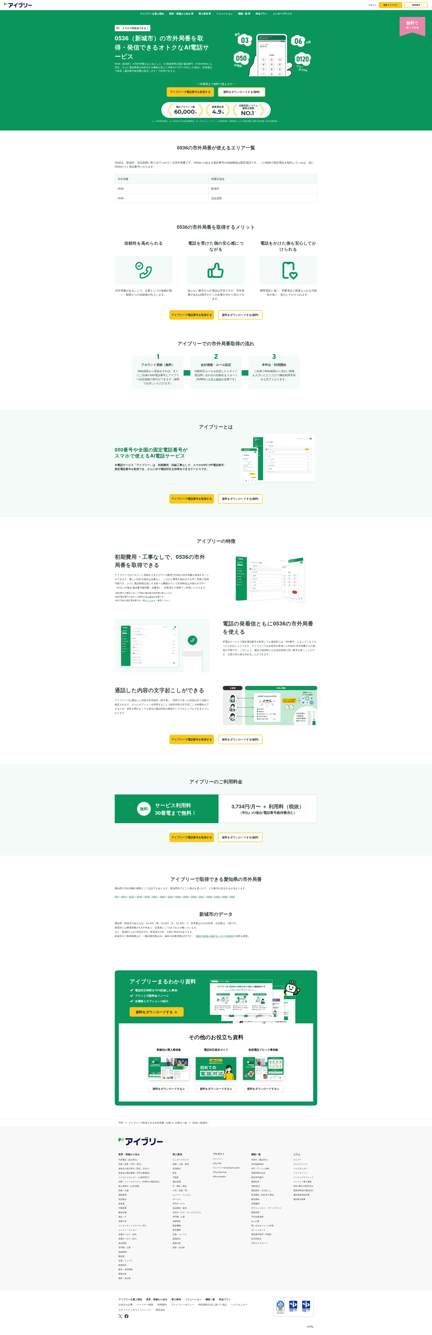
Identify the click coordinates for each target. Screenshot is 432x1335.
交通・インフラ (125, 1260)
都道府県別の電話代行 (303, 1190)
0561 (155, 896)
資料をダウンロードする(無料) (241, 92)
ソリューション (224, 13)
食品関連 (122, 1242)
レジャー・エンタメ (127, 1229)
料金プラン (261, 13)
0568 (209, 896)
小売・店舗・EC (180, 1190)
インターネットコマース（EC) (132, 1225)
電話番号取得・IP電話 (261, 1234)
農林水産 (122, 1273)
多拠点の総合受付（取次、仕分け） (134, 1168)
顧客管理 (255, 1212)
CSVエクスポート (259, 1242)
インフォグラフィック (303, 1177)
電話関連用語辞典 (301, 1194)
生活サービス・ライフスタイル (187, 1212)
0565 (186, 896)
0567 (201, 896)
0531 (124, 896)
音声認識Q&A (257, 1163)
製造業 (121, 1256)
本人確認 (216, 379)
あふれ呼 (255, 1221)
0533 (139, 896)
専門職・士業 (124, 1247)
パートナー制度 (145, 1304)
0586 (224, 896)
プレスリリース (300, 1163)
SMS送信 (255, 1185)
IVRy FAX (217, 1163)
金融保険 (122, 1251)
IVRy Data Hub (219, 1172)
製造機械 (177, 1225)
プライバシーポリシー (182, 1304)
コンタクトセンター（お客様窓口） (134, 1177)
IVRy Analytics (219, 1176)
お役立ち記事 (125, 1304)
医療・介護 (123, 1190)
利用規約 (162, 1304)
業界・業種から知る (180, 13)
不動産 (176, 1177)
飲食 (175, 1172)
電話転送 (255, 1181)
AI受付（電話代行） (260, 1159)
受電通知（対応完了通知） (263, 1194)
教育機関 (177, 1229)
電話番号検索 (299, 1199)
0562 (163, 896)
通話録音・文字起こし (261, 1190)
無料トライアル (390, 4)
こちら (150, 600)
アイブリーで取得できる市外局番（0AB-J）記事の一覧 (158, 1122)
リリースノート (300, 1172)
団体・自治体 (124, 1278)
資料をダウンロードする (154, 1011)
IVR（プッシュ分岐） (261, 1168)
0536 (147, 896)
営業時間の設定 (258, 1172)
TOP (120, 1122)
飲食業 (121, 1203)
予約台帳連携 (257, 1216)
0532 (131, 896)
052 (117, 896)
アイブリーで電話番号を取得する (190, 92)
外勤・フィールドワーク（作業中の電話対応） (139, 1181)
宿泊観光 (122, 1199)
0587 (232, 896)
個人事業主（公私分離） (129, 1185)
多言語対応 (256, 1238)
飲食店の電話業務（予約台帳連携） (134, 1172)
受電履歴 (255, 1203)
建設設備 (122, 1212)
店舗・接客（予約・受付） (130, 1163)
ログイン (373, 4)
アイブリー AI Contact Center (226, 1167)
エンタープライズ (282, 13)
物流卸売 (122, 1264)
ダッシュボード (258, 1229)
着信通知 (255, 1199)
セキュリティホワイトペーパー (135, 1309)
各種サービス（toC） (128, 1238)
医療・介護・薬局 (181, 1163)
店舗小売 (122, 1221)
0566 (193, 896)
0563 (170, 896)
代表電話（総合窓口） (128, 1159)
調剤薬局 (122, 1194)
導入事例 (203, 13)
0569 (217, 896)
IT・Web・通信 (180, 1185)
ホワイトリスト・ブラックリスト (266, 1207)
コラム (296, 1154)
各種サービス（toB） (128, 1234)
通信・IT (122, 1216)
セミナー (297, 1159)
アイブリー (218, 1158)
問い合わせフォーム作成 (262, 1225)
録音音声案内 (257, 1177)
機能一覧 (243, 13)
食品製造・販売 (180, 1207)
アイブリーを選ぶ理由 (152, 13)
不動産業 (122, 1207)
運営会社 (160, 1309)
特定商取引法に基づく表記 (212, 1304)
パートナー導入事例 (302, 1181)
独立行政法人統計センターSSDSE (214, 936)
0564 (178, 896)
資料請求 (416, 4)
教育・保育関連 (125, 1269)
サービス (177, 1199)
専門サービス (179, 1203)
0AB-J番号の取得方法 (303, 1185)
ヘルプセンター (300, 1168)
